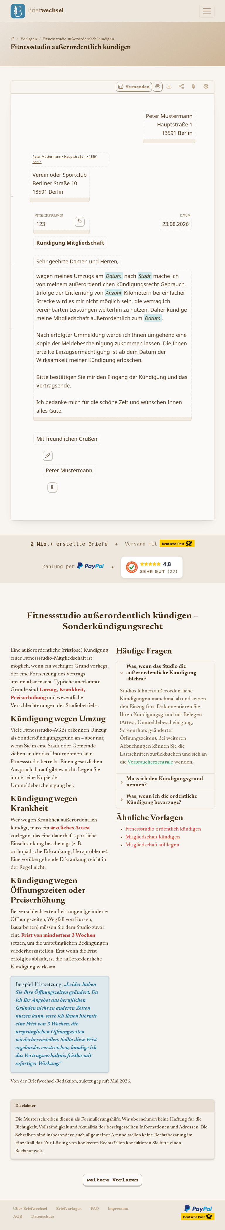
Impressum (118, 1209)
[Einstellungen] (206, 87)
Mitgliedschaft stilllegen (152, 845)
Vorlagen (29, 39)
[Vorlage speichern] (169, 87)
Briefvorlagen (69, 1209)
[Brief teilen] (181, 87)
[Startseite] (12, 39)
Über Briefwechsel (30, 1209)
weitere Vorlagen (112, 1180)
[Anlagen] (194, 87)
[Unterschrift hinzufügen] (48, 456)
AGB (17, 1217)
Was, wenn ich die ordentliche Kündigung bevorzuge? (161, 800)
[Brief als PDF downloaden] (158, 87)
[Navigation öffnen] (206, 11)
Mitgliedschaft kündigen (152, 837)
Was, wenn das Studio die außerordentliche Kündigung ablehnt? (161, 673)
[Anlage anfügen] (52, 487)
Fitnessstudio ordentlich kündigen (163, 829)
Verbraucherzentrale (150, 762)
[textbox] (169, 124)
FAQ (95, 1209)
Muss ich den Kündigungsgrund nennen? (164, 782)
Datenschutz (42, 1217)
